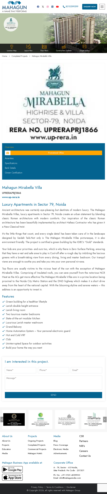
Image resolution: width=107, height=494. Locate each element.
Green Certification (13, 172)
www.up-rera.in (11, 197)
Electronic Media (61, 449)
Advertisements (60, 453)
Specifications (11, 163)
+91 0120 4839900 (70, 475)
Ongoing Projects (35, 440)
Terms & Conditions (55, 487)
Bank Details (10, 168)
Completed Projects (19, 56)
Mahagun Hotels (35, 453)
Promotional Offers (56, 152)
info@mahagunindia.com (70, 478)
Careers (83, 451)
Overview (9, 147)
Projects (5, 445)
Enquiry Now (90, 6)
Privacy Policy (37, 487)
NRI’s (82, 446)
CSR (81, 436)
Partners (83, 441)
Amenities (9, 158)
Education (6, 449)
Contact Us (85, 456)
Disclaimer (71, 487)
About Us (6, 440)
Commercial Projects (37, 449)
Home (4, 56)
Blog (56, 440)
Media (5, 453)
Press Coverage (61, 445)
